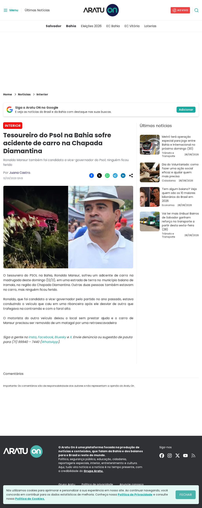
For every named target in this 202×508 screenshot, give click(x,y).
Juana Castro (19, 172)
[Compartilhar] (131, 175)
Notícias (24, 94)
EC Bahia (113, 26)
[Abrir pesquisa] (196, 10)
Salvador (53, 26)
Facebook (45, 337)
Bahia (71, 26)
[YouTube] (185, 455)
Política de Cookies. (30, 499)
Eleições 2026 (91, 26)
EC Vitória (131, 26)
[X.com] (177, 455)
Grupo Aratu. (93, 471)
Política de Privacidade (135, 495)
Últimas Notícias (37, 10)
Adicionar (186, 110)
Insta (32, 337)
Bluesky (60, 337)
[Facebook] (161, 455)
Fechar (186, 494)
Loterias (150, 26)
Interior (42, 94)
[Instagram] (169, 455)
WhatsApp (49, 342)
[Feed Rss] (193, 455)
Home (7, 94)
